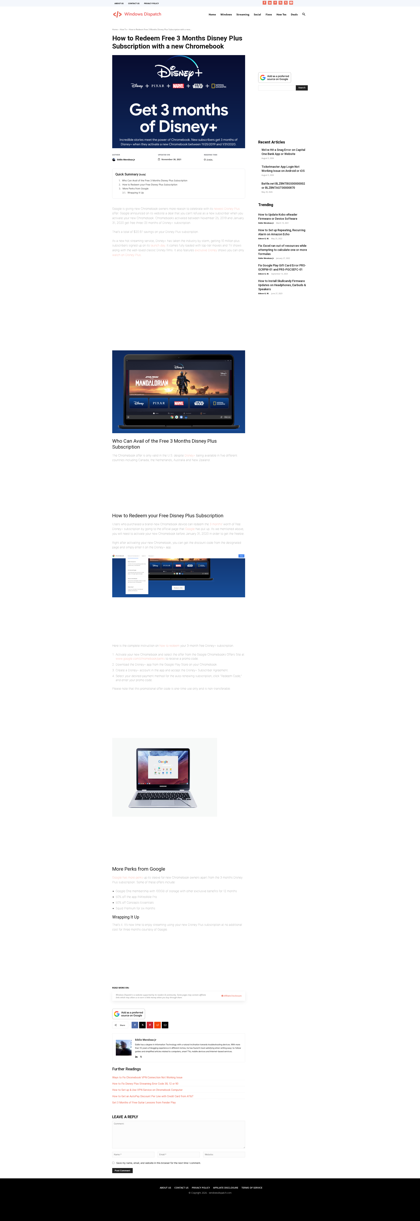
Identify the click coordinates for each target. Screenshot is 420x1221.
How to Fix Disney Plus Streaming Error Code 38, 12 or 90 (145, 1083)
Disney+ (190, 455)
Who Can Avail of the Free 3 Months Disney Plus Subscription (154, 180)
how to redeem (169, 645)
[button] (304, 14)
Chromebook (148, 987)
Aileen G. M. (263, 238)
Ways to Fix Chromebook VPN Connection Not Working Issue (147, 1077)
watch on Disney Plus (126, 255)
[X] (286, 3)
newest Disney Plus (227, 208)
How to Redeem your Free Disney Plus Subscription (149, 184)
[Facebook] (264, 3)
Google (190, 529)
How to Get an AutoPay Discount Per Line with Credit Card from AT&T (153, 1096)
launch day (158, 245)
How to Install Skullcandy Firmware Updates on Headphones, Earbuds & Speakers (282, 285)
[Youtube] (291, 3)
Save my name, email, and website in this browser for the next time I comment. (158, 1162)
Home (115, 29)
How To (123, 29)
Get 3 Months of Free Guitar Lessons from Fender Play (144, 1102)
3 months (216, 524)
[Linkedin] (270, 3)
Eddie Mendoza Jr (126, 159)
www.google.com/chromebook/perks (140, 658)
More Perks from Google (135, 188)
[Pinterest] (275, 3)
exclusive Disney (206, 250)
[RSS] (280, 3)
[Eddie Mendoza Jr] (114, 159)
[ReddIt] (157, 1025)
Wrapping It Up (135, 192)
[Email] (165, 1025)
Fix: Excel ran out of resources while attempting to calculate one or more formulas (282, 250)
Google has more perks (127, 877)
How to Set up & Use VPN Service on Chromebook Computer (147, 1089)
